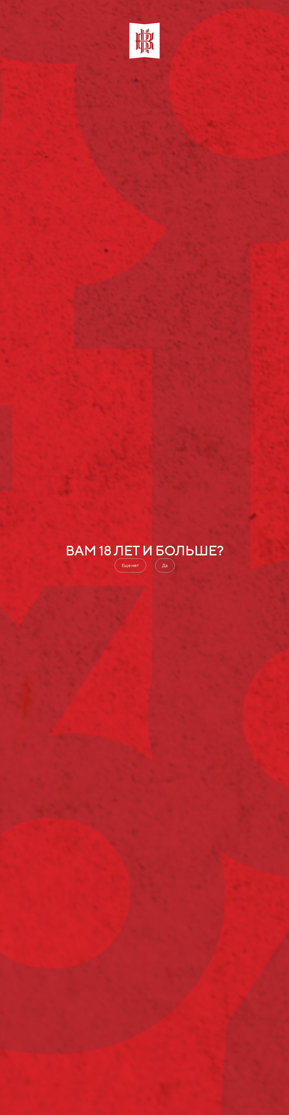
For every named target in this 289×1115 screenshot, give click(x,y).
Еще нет (130, 565)
